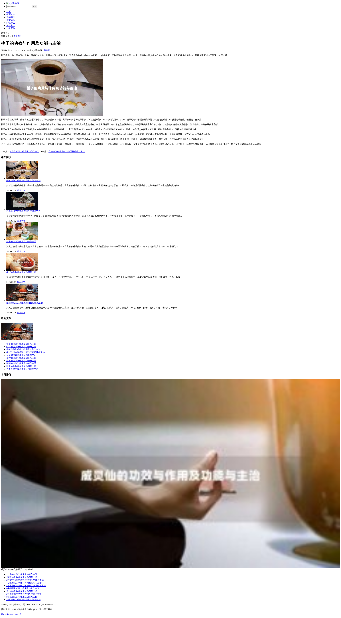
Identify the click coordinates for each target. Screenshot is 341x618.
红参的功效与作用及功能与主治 (21, 574)
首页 (8, 11)
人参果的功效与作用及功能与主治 (22, 369)
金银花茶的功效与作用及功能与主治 (23, 349)
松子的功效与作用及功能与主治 (21, 344)
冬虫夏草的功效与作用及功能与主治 (24, 594)
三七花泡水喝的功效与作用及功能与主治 (26, 585)
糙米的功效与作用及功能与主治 (21, 366)
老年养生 (10, 25)
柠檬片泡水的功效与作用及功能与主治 (25, 580)
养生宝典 (10, 28)
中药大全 (10, 14)
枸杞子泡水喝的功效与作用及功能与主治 (25, 352)
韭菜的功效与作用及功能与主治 (21, 360)
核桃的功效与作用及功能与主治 (21, 597)
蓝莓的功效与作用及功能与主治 (24, 151)
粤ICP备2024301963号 (11, 614)
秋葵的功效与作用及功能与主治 (21, 591)
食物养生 (10, 17)
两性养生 (10, 23)
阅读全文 (21, 190)
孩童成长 (10, 20)
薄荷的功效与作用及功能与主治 (21, 346)
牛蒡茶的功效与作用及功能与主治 (22, 588)
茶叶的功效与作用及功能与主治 (21, 358)
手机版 (47, 50)
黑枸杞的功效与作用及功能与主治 (23, 599)
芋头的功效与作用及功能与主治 (21, 355)
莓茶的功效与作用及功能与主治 (21, 363)
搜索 (34, 6)
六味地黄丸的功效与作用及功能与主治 (66, 151)
